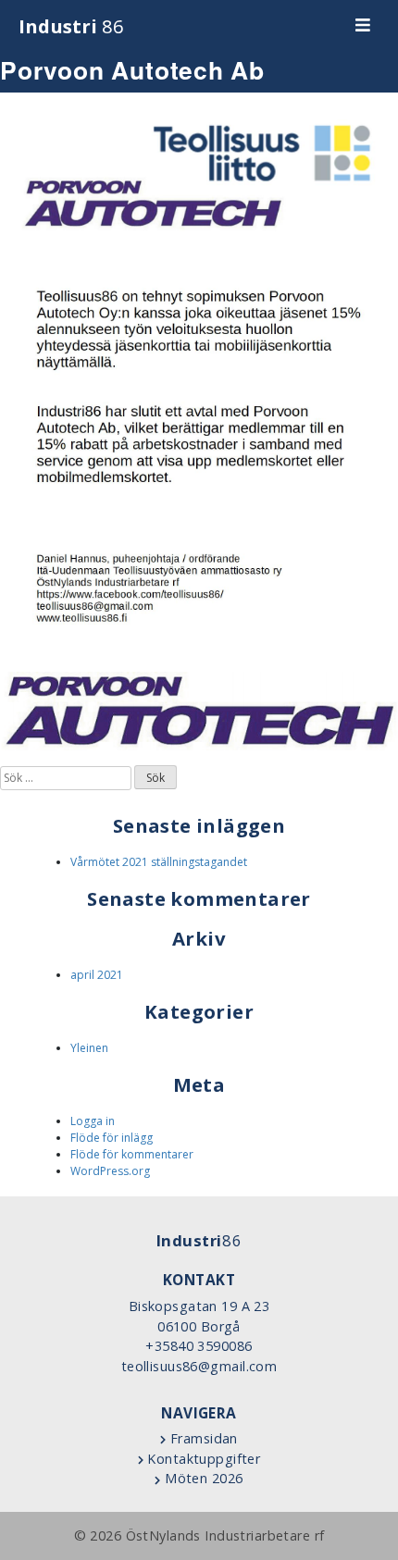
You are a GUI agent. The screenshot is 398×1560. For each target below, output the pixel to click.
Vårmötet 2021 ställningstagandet (158, 862)
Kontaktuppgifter (201, 1458)
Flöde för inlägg (111, 1137)
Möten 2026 (202, 1478)
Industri (71, 26)
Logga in (92, 1121)
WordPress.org (110, 1171)
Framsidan (201, 1438)
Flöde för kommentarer (131, 1154)
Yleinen (89, 1048)
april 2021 (96, 975)
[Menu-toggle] (362, 25)
